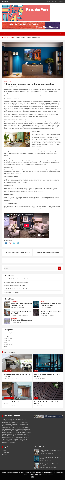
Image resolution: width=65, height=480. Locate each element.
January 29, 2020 (8, 87)
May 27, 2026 (14, 307)
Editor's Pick (8, 81)
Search (59, 268)
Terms (48, 1)
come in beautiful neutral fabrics (48, 136)
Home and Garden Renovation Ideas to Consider (16, 279)
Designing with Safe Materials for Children (14, 285)
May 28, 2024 (44, 315)
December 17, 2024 (16, 315)
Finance (6, 335)
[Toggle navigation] (4, 34)
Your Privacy (54, 1)
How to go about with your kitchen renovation (18, 252)
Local (42, 301)
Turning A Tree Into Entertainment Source (48, 252)
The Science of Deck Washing (11, 292)
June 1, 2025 (44, 307)
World (5, 346)
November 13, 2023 (16, 322)
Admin (15, 87)
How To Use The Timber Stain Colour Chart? (15, 289)
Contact (61, 1)
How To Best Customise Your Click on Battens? (16, 282)
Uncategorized (7, 344)
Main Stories (14, 301)
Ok (32, 477)
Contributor (21, 307)
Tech (5, 342)
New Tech (17, 310)
